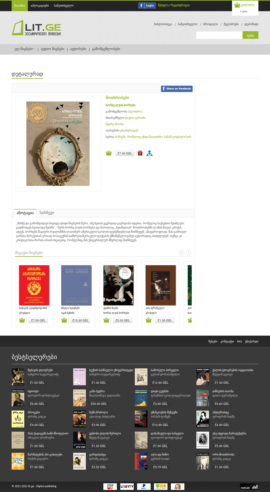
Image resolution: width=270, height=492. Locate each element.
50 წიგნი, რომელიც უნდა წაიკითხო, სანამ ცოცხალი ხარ (153, 137)
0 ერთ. (244, 11)
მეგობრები (231, 24)
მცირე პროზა (115, 124)
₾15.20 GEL (80, 320)
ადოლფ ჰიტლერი (102, 416)
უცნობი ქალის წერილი (105, 433)
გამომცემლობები (106, 49)
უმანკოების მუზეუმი (164, 412)
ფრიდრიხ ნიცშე (223, 416)
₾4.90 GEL (222, 425)
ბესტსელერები (34, 357)
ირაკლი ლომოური (41, 437)
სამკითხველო (64, 5)
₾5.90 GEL (222, 446)
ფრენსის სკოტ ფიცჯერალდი (171, 395)
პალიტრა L (135, 111)
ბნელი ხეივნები (70, 308)
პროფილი (210, 24)
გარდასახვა (97, 454)
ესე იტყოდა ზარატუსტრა (229, 433)
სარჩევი (47, 213)
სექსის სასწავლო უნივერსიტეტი (111, 370)
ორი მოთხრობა (223, 454)
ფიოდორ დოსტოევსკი (43, 395)
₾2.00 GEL (122, 320)
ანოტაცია (25, 213)
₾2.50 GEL (99, 467)
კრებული (24, 313)
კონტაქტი (227, 341)
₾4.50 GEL (37, 425)
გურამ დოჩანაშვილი (165, 374)
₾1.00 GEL (37, 382)
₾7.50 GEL (38, 320)
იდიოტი (33, 391)
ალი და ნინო (160, 454)
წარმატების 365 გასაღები (45, 454)
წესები (212, 341)
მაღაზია (19, 5)
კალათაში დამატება (109, 153)
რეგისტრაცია (180, 5)
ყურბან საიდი (160, 459)
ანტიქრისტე (220, 412)
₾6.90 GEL (37, 403)
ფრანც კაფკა (37, 416)
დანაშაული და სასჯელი (167, 433)
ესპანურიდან (129, 130)
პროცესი (34, 412)
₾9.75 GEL (160, 467)
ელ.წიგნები (24, 49)
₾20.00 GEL (99, 403)
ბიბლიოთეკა (163, 24)
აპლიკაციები (40, 5)
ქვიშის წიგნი (110, 308)
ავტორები (78, 49)
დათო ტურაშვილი (225, 395)
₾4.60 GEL (222, 403)
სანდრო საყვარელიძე (43, 374)
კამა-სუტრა (97, 391)
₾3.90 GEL (160, 403)
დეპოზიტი (251, 24)
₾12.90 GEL (160, 382)
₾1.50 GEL (165, 320)
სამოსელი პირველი (165, 370)
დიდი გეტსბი (160, 391)
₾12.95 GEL (160, 425)
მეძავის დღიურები (40, 370)
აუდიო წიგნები (52, 49)
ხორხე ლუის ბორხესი (121, 105)
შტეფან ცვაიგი (222, 374)
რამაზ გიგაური (38, 459)
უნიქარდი (251, 341)
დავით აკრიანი (135, 118)
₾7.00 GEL (124, 153)
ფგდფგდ (150, 153)
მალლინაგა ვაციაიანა (104, 395)
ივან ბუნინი (67, 313)
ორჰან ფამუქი (160, 416)
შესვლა (163, 5)
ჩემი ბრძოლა (98, 412)
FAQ (239, 341)
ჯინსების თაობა (223, 391)
